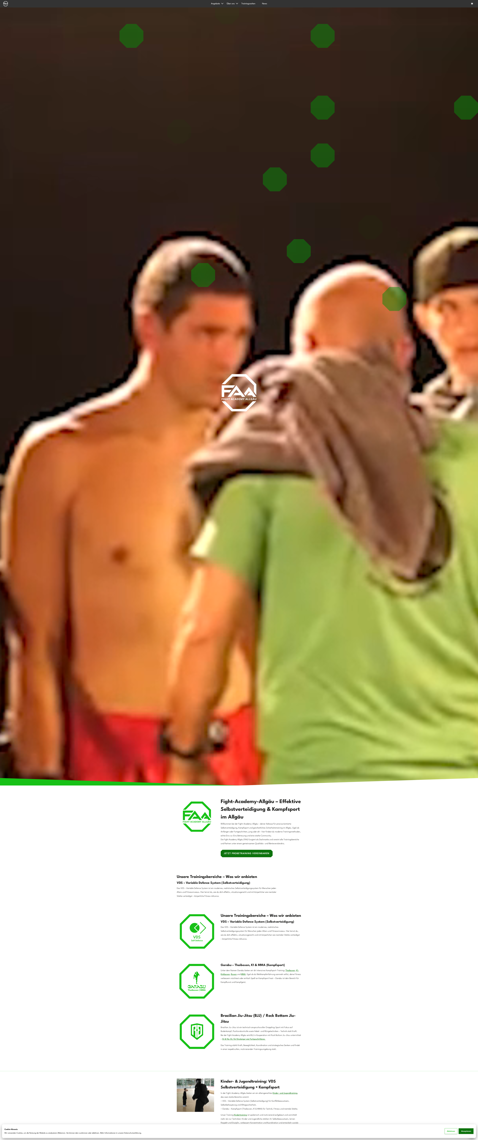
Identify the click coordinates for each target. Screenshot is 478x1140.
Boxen (234, 974)
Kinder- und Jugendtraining (285, 1093)
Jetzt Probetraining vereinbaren (246, 854)
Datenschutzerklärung (132, 1133)
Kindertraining (240, 1115)
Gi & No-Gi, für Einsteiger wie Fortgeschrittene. (244, 1039)
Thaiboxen (290, 970)
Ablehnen (451, 1131)
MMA (243, 974)
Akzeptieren (466, 1131)
